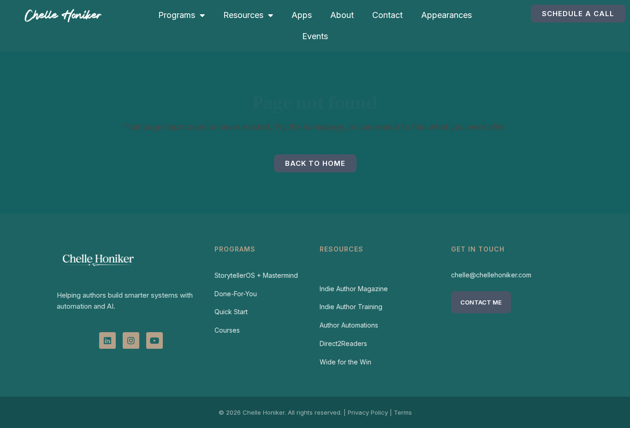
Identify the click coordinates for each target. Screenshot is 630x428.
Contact (387, 15)
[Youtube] (154, 340)
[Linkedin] (107, 340)
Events (315, 36)
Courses (227, 330)
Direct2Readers (343, 343)
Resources (243, 15)
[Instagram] (131, 340)
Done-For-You (235, 294)
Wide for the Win (345, 362)
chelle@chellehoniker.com (491, 275)
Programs (176, 15)
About (342, 15)
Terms (403, 412)
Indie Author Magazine (354, 289)
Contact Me (481, 302)
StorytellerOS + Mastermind (256, 275)
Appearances (446, 15)
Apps (301, 15)
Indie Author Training (351, 307)
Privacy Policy (368, 412)
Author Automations (349, 325)
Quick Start (231, 312)
